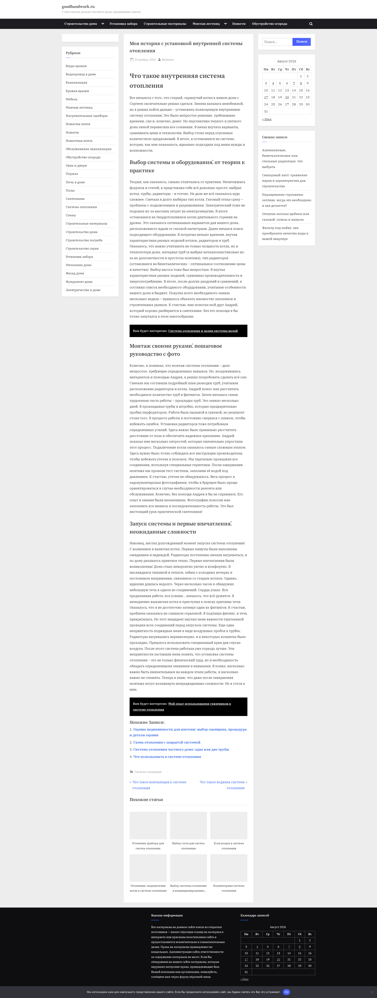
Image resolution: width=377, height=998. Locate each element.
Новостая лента (78, 124)
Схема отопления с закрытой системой (166, 742)
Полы (70, 190)
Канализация (76, 82)
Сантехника (75, 198)
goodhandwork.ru (78, 6)
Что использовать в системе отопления (167, 757)
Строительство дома (80, 23)
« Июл (267, 119)
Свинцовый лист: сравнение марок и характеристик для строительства (284, 180)
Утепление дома (79, 265)
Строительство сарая (82, 248)
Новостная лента (79, 140)
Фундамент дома (79, 281)
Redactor (168, 59)
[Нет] (372, 992)
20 (287, 97)
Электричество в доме (83, 290)
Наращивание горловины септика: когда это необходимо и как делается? (286, 200)
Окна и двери (76, 165)
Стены (71, 215)
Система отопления (148, 772)
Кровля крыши (77, 91)
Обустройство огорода (269, 23)
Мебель (72, 99)
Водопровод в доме (81, 74)
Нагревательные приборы (87, 115)
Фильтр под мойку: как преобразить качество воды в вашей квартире (285, 233)
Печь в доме (75, 182)
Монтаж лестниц (206, 23)
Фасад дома (75, 273)
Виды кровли (76, 66)
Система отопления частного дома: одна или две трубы (181, 749)
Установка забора (123, 23)
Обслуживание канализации (89, 149)
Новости (239, 23)
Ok (286, 991)
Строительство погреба (84, 240)
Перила (72, 173)
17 (266, 97)
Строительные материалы (165, 23)
